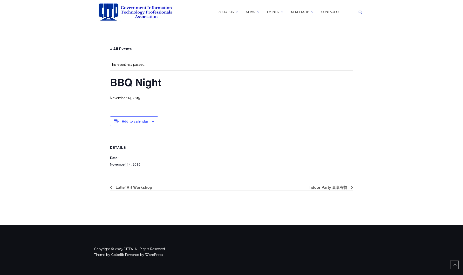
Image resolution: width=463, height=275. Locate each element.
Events (273, 12)
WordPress (154, 255)
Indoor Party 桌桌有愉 (328, 187)
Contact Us (330, 12)
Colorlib (117, 255)
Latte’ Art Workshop (133, 187)
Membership (300, 12)
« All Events (121, 49)
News (250, 12)
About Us (225, 12)
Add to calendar (135, 121)
